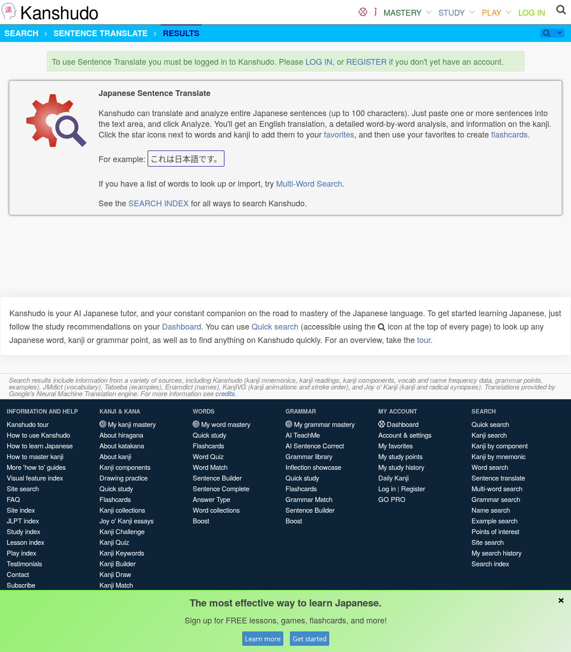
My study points (400, 456)
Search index (490, 563)
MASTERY (403, 12)
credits (225, 393)
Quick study (116, 488)
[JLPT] (375, 12)
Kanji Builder (117, 563)
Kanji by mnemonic (498, 456)
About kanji (115, 456)
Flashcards (115, 499)
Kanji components (124, 467)
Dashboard (181, 326)
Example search (494, 520)
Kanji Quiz (114, 542)
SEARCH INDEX (158, 203)
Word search (490, 467)
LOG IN (531, 12)
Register (413, 488)
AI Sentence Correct (315, 445)
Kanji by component (500, 445)
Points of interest (495, 531)
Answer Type (211, 499)
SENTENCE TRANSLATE (101, 33)
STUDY (452, 12)
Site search (23, 488)
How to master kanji (35, 456)
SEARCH (21, 33)
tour (423, 339)
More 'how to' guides (36, 467)
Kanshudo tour (28, 424)
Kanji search (489, 434)
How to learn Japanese (40, 445)
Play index (21, 552)
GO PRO (391, 499)
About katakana (121, 445)
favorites (339, 134)
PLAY (491, 12)
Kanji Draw (115, 574)
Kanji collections (122, 509)
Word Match (210, 467)
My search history (496, 552)
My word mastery (224, 424)
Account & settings (404, 434)
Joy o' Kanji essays (126, 520)
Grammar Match (309, 499)
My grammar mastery (323, 424)
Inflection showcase (313, 467)
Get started (310, 638)
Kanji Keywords (121, 552)
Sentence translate (498, 477)
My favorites (395, 445)
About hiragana (121, 434)
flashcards (509, 134)
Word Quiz (208, 456)
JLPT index (23, 520)
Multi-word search (497, 488)
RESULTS (181, 33)
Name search (491, 509)
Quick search (275, 326)
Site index (21, 509)
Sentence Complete (221, 488)
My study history (401, 467)
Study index (23, 531)
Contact (18, 574)
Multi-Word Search (309, 183)
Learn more (263, 638)
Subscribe (21, 584)
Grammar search (496, 499)
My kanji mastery (131, 424)
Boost (201, 520)
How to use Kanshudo (38, 434)
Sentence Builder (217, 477)
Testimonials (24, 563)
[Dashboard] (363, 12)
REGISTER (366, 61)
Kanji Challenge (122, 531)
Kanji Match (116, 584)
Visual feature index (35, 477)
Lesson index (25, 542)
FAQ (13, 499)
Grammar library (309, 456)
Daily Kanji (393, 477)
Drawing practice (123, 477)
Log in (387, 488)
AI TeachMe (303, 434)
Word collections (216, 509)
